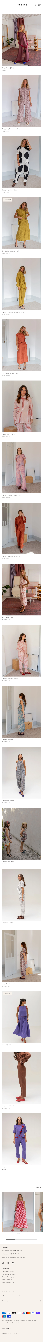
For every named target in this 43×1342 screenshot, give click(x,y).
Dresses (18, 1234)
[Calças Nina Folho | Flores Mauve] (21, 101)
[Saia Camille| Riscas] (21, 589)
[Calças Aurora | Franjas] (21, 40)
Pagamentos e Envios (8, 1282)
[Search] (35, 5)
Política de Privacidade (8, 1274)
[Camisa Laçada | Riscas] (21, 406)
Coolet (7, 1334)
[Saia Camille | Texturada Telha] (21, 345)
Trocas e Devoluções (8, 1277)
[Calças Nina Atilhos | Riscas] (21, 650)
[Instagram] (3, 1262)
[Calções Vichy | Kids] (21, 834)
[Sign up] (40, 1301)
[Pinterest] (8, 1262)
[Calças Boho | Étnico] (21, 773)
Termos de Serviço (7, 1280)
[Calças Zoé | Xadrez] (21, 895)
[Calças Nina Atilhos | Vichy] (21, 956)
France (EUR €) (5, 1328)
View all (38, 1188)
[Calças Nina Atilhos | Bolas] (21, 162)
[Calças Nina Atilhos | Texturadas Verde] (21, 284)
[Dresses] (18, 1212)
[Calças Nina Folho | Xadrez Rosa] (21, 467)
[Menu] (3, 5)
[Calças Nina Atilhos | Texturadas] (21, 528)
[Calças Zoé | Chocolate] (21, 1078)
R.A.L (3, 1285)
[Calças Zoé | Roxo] (21, 1139)
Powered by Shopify (15, 1334)
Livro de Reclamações (8, 1272)
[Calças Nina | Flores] (21, 712)
